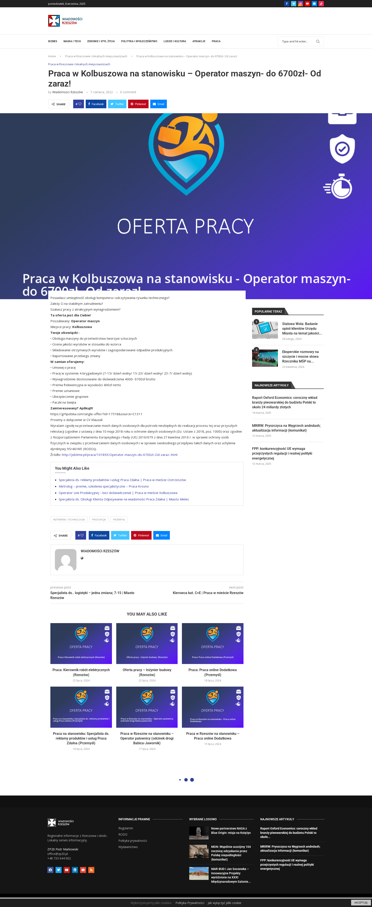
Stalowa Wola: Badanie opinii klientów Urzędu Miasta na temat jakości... (302, 329)
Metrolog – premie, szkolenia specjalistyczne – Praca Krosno (104, 486)
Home (52, 56)
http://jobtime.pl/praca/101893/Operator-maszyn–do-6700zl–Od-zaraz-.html (119, 454)
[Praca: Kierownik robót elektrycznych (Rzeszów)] (81, 643)
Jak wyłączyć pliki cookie (224, 903)
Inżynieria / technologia (69, 519)
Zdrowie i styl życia (101, 41)
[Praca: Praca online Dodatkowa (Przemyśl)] (212, 643)
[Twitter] (293, 3)
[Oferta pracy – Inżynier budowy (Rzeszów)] (147, 643)
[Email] (314, 3)
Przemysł (119, 519)
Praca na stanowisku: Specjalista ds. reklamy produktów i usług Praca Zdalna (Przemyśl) (81, 738)
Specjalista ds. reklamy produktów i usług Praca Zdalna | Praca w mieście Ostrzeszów (122, 480)
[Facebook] (286, 3)
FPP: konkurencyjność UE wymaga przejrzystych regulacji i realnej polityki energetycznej (282, 453)
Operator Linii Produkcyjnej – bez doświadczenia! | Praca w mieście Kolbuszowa (118, 493)
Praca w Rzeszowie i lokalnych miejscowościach (96, 56)
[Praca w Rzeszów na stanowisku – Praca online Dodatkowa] (212, 707)
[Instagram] (300, 3)
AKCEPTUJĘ (361, 902)
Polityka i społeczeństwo (139, 41)
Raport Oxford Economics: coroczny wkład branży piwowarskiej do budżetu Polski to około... (288, 833)
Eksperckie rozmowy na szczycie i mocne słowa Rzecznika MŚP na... (300, 357)
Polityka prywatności (132, 840)
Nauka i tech (72, 41)
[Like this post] (79, 104)
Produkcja (99, 519)
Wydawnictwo (128, 846)
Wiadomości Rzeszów (67, 92)
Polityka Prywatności (189, 903)
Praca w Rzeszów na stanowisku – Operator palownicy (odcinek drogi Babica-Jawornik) (147, 738)
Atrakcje (198, 41)
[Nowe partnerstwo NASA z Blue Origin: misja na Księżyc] (199, 833)
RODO (122, 834)
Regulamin (125, 828)
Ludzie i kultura (175, 41)
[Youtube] (307, 3)
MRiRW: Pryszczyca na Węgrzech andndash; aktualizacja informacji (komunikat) (286, 428)
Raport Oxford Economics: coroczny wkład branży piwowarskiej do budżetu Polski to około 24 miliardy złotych (284, 402)
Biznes (52, 41)
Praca (216, 41)
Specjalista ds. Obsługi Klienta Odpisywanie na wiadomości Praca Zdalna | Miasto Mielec (124, 499)
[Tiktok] (321, 3)
